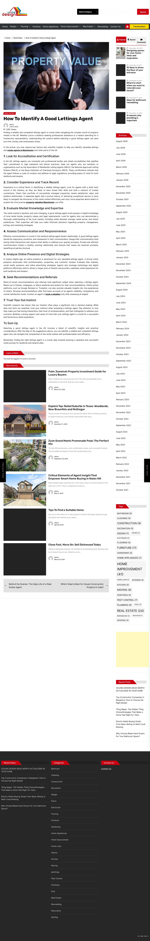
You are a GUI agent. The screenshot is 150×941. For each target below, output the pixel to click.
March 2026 (121, 167)
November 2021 (123, 483)
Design (13, 26)
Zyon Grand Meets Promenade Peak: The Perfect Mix (78, 442)
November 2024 (123, 270)
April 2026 (120, 160)
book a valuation (53, 294)
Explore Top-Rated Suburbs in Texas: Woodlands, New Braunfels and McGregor (78, 408)
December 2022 (123, 406)
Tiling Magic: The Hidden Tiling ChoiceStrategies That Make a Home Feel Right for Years (129, 712)
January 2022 (122, 470)
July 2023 (120, 373)
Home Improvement (69, 26)
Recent (132, 40)
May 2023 (120, 386)
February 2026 (122, 173)
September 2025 (123, 206)
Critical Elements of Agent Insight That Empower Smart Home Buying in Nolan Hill (74, 477)
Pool (138, 604)
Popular (122, 40)
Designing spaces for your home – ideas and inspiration (135, 54)
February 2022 (122, 464)
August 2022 (122, 432)
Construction (129, 523)
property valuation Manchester (40, 202)
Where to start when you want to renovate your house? (136, 87)
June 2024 (121, 302)
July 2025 (120, 219)
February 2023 (122, 399)
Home (5, 26)
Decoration (125, 528)
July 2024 (120, 296)
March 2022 (121, 457)
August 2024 (122, 290)
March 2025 (121, 244)
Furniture (36, 26)
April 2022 (120, 451)
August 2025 (122, 212)
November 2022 (123, 412)
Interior (138, 580)
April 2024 (120, 315)
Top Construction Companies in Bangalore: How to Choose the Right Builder (130, 700)
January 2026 (122, 180)
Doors (136, 533)
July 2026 (120, 148)
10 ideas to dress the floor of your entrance (135, 70)
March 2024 (121, 322)
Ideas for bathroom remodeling (136, 101)
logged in (17, 359)
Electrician (123, 538)
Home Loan (123, 580)
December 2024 (123, 264)
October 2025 (122, 199)
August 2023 (122, 367)
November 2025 (123, 193)
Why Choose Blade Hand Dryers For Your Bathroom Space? (130, 734)
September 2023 (123, 361)
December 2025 (123, 186)
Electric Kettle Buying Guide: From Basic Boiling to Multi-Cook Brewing (130, 724)
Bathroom (124, 513)
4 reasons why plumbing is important (134, 118)
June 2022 (121, 438)
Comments (141, 42)
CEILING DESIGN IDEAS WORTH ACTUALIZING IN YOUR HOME (130, 689)
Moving (124, 589)
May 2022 (120, 445)
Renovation (137, 615)
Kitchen (123, 585)
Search (143, 12)
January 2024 (122, 335)
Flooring (24, 26)
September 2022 (123, 425)
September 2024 (123, 283)
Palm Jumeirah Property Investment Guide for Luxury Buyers (77, 373)
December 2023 (123, 341)
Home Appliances (50, 26)
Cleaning (124, 518)
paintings (124, 595)
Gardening (124, 553)
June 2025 (121, 225)
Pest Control (127, 600)
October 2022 (122, 419)
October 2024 (122, 277)
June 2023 (121, 380)
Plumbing (124, 605)
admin (11, 124)
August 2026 (122, 141)
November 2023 (123, 348)
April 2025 (120, 238)
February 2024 (122, 328)
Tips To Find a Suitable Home (66, 510)
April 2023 (120, 393)
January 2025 (122, 257)
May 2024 (120, 309)
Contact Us (115, 26)
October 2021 (122, 490)
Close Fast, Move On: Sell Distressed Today (74, 544)
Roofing (123, 620)
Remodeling (103, 26)
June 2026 (121, 154)
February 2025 (122, 251)
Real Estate (88, 26)
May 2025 (120, 231)
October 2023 (122, 354)
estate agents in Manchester (20, 150)
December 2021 (123, 477)
